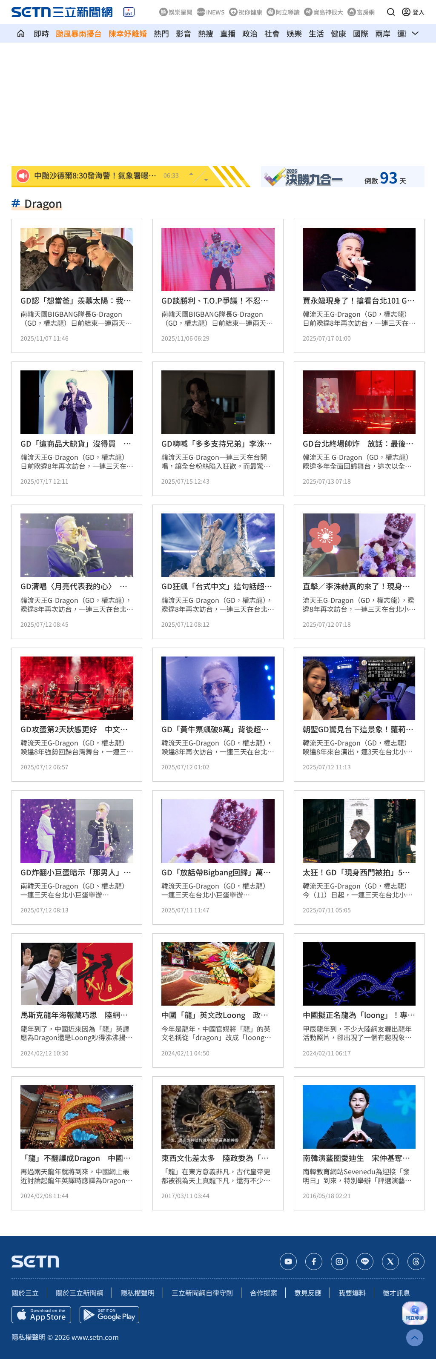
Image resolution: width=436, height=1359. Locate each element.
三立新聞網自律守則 (202, 1292)
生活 (316, 33)
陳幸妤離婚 (128, 33)
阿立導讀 (288, 12)
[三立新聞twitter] (390, 1261)
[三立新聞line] (365, 1261)
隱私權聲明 (137, 1292)
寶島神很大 (328, 12)
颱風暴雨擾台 (79, 33)
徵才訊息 (396, 1292)
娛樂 (294, 33)
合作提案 (263, 1292)
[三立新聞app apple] (41, 1314)
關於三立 (25, 1292)
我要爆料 (352, 1292)
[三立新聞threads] (416, 1261)
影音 (183, 33)
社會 (272, 33)
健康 (338, 33)
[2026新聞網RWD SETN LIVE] (129, 12)
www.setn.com (95, 1337)
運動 (405, 33)
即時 (41, 33)
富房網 (366, 12)
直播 (227, 33)
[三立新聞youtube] (288, 1261)
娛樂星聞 (180, 12)
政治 (250, 33)
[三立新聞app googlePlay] (109, 1314)
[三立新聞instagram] (339, 1261)
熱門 (161, 33)
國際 (360, 33)
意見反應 (307, 1292)
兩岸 (382, 33)
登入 (419, 12)
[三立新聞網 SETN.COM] (20, 33)
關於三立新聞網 (79, 1292)
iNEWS (215, 12)
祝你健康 (250, 12)
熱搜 (205, 33)
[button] (391, 12)
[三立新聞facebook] (314, 1261)
